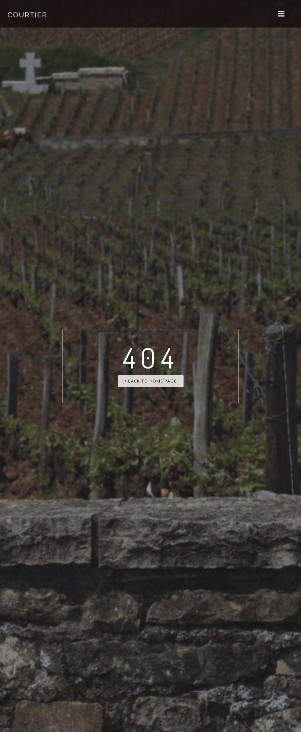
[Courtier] (28, 14)
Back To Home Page (152, 381)
